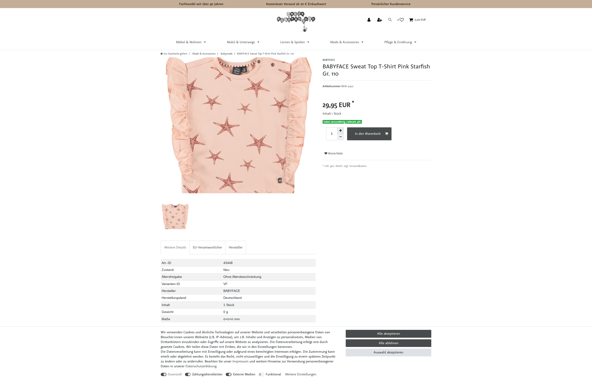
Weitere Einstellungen (300, 374)
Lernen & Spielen (293, 42)
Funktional (273, 374)
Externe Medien (244, 374)
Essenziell (175, 374)
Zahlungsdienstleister (207, 374)
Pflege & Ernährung (398, 42)
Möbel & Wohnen (189, 42)
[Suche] (390, 19)
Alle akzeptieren (388, 333)
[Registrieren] (380, 20)
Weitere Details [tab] (175, 247)
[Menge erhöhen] (340, 130)
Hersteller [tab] (236, 247)
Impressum (240, 361)
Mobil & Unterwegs (241, 42)
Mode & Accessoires (345, 42)
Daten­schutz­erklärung (200, 366)
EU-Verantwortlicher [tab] (207, 247)
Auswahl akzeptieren (388, 352)
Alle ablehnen (388, 343)
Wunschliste (335, 153)
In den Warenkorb (368, 134)
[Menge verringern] (340, 137)
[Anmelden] (369, 20)
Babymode (226, 53)
